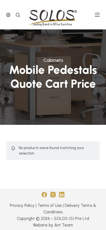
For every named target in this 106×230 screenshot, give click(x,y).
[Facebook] (44, 194)
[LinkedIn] (61, 194)
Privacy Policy (22, 205)
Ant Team (63, 225)
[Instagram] (53, 194)
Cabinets (53, 60)
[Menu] (97, 14)
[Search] (18, 15)
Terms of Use (50, 205)
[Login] (8, 15)
